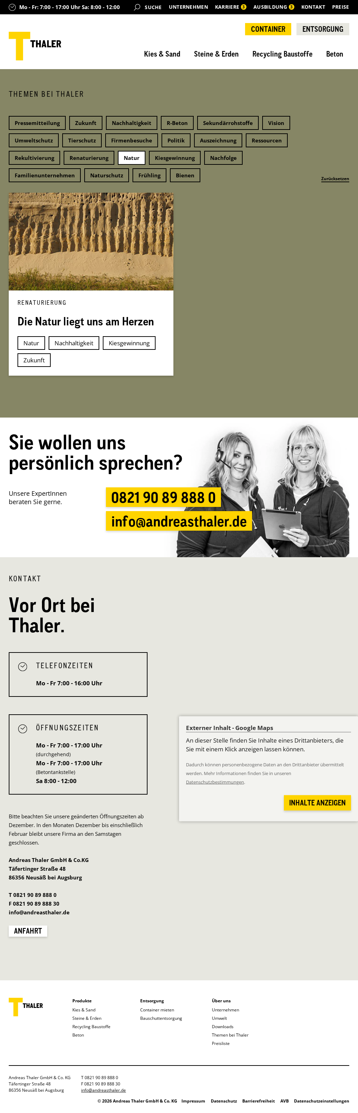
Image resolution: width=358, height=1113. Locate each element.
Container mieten (157, 1010)
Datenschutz (224, 1101)
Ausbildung (273, 6)
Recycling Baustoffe (282, 54)
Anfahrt (28, 931)
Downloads (223, 1027)
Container (268, 29)
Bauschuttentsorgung (161, 1018)
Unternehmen (188, 6)
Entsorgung (322, 29)
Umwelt (219, 1018)
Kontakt (313, 6)
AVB (284, 1101)
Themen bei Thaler (230, 1035)
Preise (340, 6)
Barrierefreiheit (258, 1101)
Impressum (193, 1101)
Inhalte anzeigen (317, 802)
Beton (334, 54)
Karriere (230, 6)
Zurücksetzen (335, 179)
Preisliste (221, 1043)
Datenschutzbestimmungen (215, 782)
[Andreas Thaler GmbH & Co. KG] (35, 46)
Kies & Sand (162, 54)
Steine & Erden (216, 54)
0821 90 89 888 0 (163, 497)
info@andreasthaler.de (179, 521)
